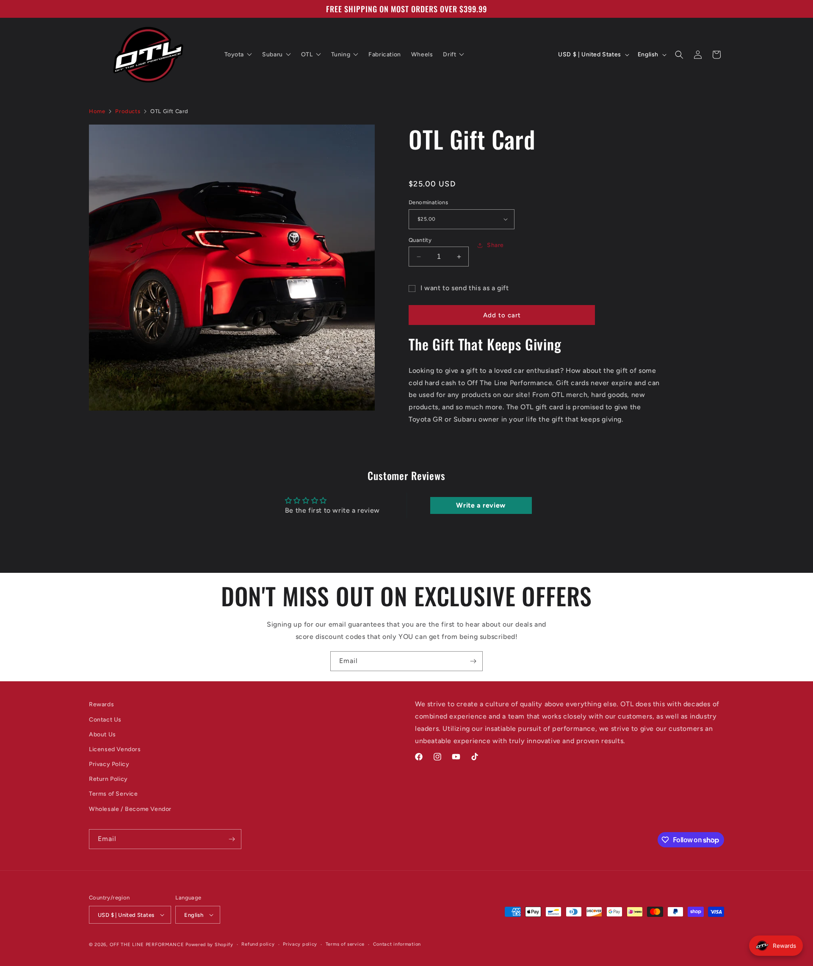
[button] (679, 54)
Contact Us (105, 719)
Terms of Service (113, 793)
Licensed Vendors (115, 749)
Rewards (101, 704)
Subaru (272, 54)
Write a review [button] (480, 505)
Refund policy (257, 944)
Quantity (420, 240)
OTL (307, 54)
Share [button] (495, 245)
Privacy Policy (109, 764)
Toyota (234, 54)
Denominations (428, 202)
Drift (449, 54)
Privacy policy (300, 944)
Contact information (397, 944)
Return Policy (108, 779)
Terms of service (345, 944)
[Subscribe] (473, 661)
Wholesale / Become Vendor (130, 809)
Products (127, 111)
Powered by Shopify (209, 944)
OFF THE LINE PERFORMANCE (148, 944)
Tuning (341, 54)
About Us (102, 734)
